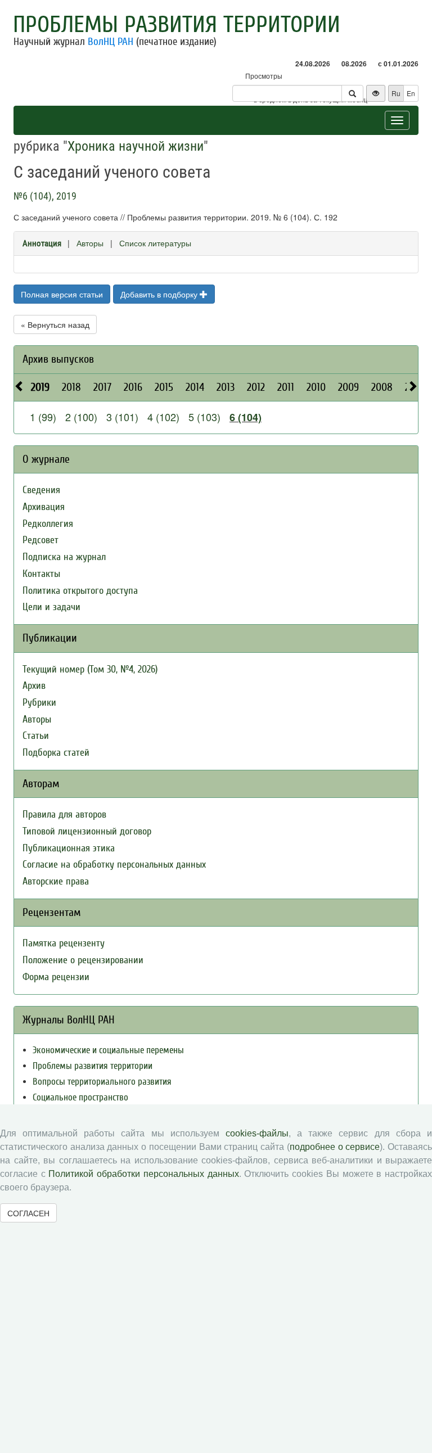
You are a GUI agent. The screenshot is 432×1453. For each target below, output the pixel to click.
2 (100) (81, 416)
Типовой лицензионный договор (86, 831)
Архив (34, 686)
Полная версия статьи (62, 294)
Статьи (35, 736)
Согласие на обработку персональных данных (114, 864)
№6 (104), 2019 (45, 196)
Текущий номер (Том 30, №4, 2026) (90, 669)
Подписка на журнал (64, 557)
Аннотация (41, 243)
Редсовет (40, 540)
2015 (164, 387)
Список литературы (155, 243)
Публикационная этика (68, 848)
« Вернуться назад (55, 324)
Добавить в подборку (160, 294)
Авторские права (55, 881)
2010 (316, 387)
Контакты (41, 574)
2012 (256, 387)
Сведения (41, 490)
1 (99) (43, 416)
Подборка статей (55, 753)
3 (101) (122, 416)
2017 (102, 387)
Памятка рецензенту (63, 943)
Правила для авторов (64, 814)
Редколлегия (47, 524)
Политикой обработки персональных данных (143, 1174)
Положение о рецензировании (82, 960)
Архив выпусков (58, 359)
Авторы (90, 243)
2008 (382, 387)
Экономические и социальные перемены (108, 1050)
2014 (195, 387)
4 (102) (163, 416)
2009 (348, 387)
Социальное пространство (80, 1097)
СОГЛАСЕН (28, 1213)
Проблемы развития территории (176, 24)
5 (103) (204, 416)
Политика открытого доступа (80, 591)
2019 (40, 387)
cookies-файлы (257, 1133)
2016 (133, 387)
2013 (226, 387)
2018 (71, 387)
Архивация (43, 507)
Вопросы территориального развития (102, 1081)
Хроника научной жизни (136, 146)
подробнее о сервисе (335, 1147)
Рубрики (39, 703)
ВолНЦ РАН (110, 41)
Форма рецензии (55, 977)
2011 (285, 387)
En (411, 93)
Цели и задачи (51, 607)
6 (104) (246, 417)
